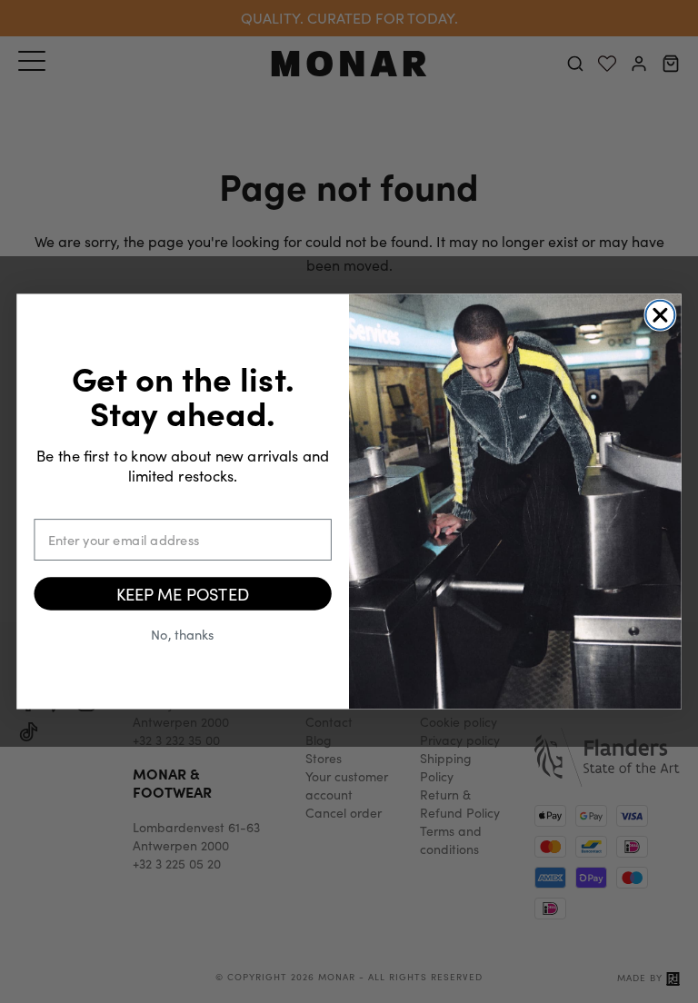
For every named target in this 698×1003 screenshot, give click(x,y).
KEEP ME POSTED (182, 593)
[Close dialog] (659, 315)
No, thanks (182, 633)
